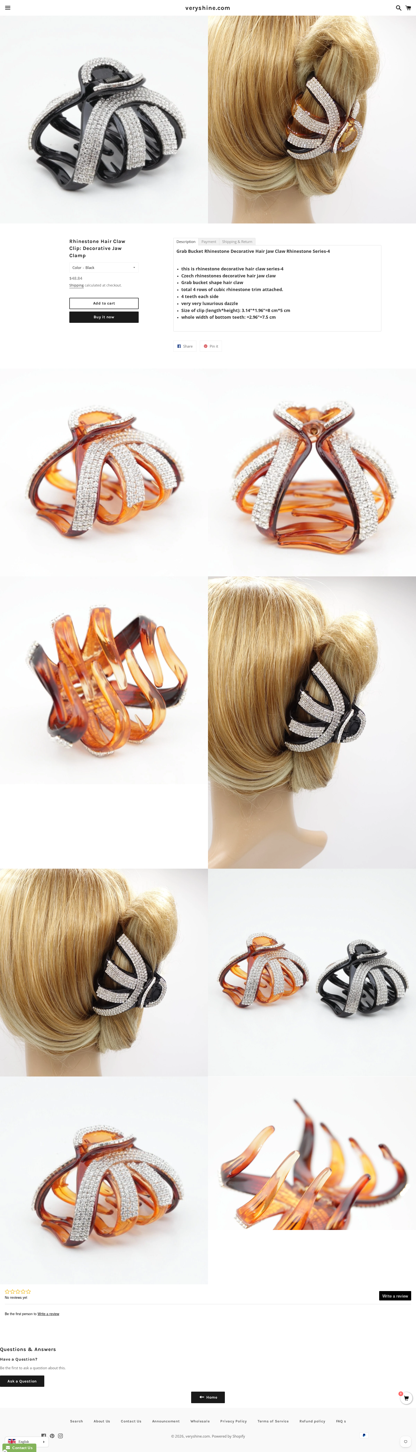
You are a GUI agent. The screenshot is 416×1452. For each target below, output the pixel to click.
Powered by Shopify (228, 1436)
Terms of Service (273, 1421)
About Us (102, 1421)
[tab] (186, 241)
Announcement (166, 1421)
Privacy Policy (233, 1421)
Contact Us (131, 1421)
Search (76, 1421)
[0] (406, 1398)
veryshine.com (207, 7)
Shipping (76, 285)
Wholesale (200, 1421)
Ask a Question (22, 1381)
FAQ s (341, 1421)
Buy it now (104, 317)
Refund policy (312, 1421)
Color (76, 267)
